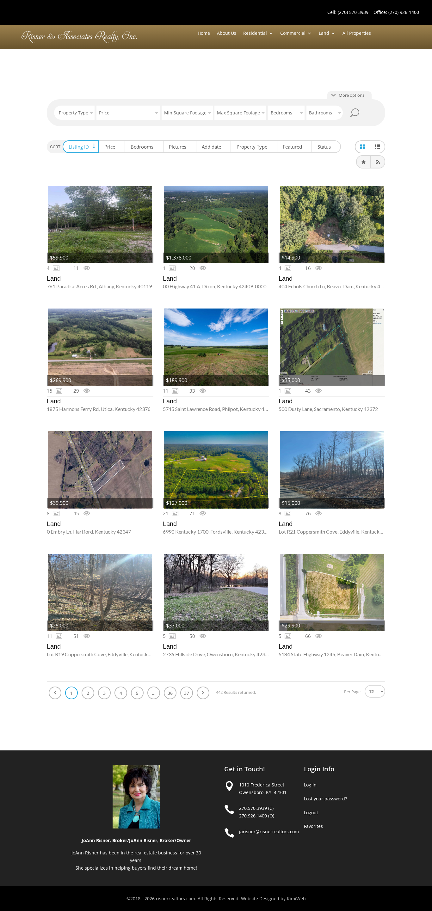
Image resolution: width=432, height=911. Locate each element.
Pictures (177, 147)
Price (109, 147)
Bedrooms (142, 147)
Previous (55, 693)
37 (186, 693)
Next (203, 693)
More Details (100, 224)
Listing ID (79, 147)
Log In (310, 785)
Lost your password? (325, 799)
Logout (311, 813)
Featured (292, 147)
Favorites (313, 826)
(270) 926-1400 (403, 12)
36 (170, 693)
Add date (211, 147)
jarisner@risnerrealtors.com (269, 831)
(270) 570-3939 (353, 12)
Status (324, 147)
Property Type (252, 147)
